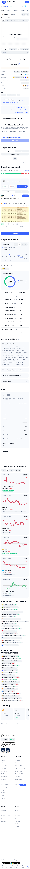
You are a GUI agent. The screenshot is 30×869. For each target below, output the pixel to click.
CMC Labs (4, 847)
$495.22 (10, 770)
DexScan (3, 863)
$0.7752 (10, 751)
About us (17, 841)
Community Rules (19, 855)
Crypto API (4, 860)
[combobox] (15, 52)
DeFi (18, 94)
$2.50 (12, 782)
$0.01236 (12, 740)
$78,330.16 (11, 737)
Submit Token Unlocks (21, 109)
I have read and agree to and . (14, 136)
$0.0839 (11, 777)
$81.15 (11, 758)
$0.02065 (12, 742)
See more (27, 170)
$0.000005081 (12, 779)
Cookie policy (18, 852)
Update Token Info (20, 107)
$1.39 (9, 744)
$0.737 (9, 772)
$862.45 (10, 754)
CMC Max (3, 849)
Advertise (3, 844)
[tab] (18, 49)
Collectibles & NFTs (11, 94)
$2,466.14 (11, 747)
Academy (3, 841)
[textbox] (17, 182)
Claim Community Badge (22, 112)
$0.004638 (12, 775)
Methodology (18, 860)
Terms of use (18, 844)
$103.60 (10, 749)
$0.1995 (10, 765)
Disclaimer (17, 858)
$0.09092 (9, 756)
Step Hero (5, 347)
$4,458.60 (11, 763)
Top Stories (4, 852)
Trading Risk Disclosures (15, 137)
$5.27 (10, 761)
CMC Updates (4, 855)
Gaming (3, 94)
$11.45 (10, 768)
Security (17, 863)
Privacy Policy (18, 847)
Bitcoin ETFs (4, 858)
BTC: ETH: (11, 6)
